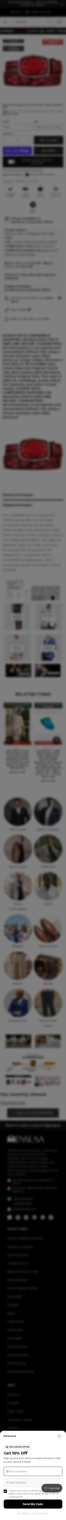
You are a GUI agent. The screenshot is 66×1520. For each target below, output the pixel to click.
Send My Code (33, 1504)
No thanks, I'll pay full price (33, 1513)
